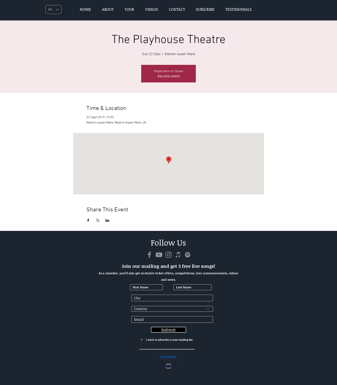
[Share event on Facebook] (88, 220)
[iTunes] (178, 255)
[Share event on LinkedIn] (107, 220)
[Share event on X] (98, 220)
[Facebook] (149, 255)
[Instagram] (168, 255)
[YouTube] (159, 255)
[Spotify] (188, 255)
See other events (168, 76)
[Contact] (168, 366)
